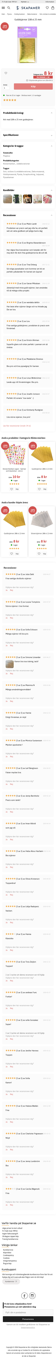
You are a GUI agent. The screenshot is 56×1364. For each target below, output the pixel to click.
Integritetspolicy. (28, 1327)
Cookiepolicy (8, 1255)
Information (49, 2)
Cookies (6, 1258)
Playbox (6, 156)
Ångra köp (7, 1263)
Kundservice (8, 1250)
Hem (3, 14)
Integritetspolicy (10, 1261)
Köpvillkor (7, 1252)
